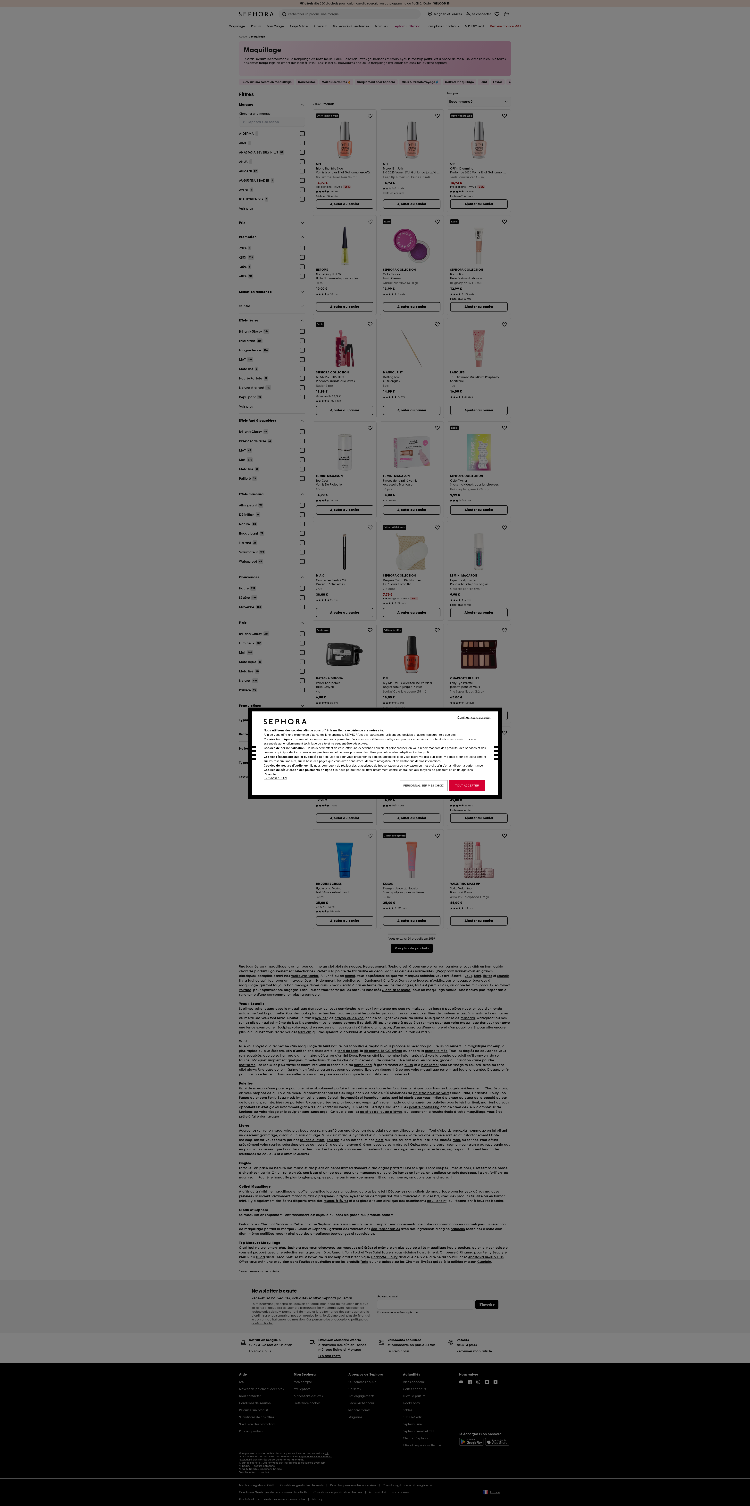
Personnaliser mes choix (423, 785)
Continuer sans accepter (473, 717)
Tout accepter (467, 785)
